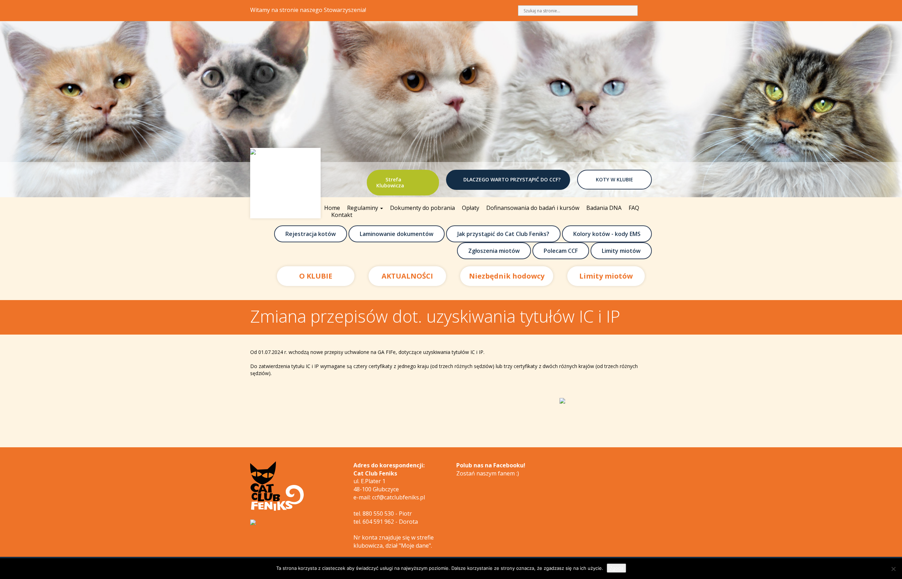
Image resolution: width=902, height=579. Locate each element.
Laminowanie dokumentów (396, 234)
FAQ (634, 207)
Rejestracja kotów (310, 234)
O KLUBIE (315, 276)
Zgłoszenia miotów (494, 251)
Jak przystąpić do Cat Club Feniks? (503, 234)
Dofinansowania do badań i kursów (532, 207)
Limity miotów (621, 251)
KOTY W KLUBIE (614, 179)
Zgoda (616, 568)
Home (332, 207)
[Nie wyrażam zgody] (893, 568)
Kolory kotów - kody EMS (607, 234)
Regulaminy (363, 207)
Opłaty (470, 207)
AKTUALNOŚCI (407, 276)
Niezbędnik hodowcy (506, 276)
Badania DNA (604, 207)
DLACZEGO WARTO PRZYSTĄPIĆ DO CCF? (512, 179)
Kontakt (341, 214)
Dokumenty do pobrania (422, 207)
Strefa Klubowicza (390, 182)
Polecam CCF (561, 251)
